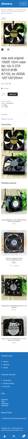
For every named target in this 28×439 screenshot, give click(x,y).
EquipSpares (4, 403)
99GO (3, 401)
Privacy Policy (7, 380)
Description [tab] (4, 114)
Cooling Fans (10, 9)
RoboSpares (4, 405)
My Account (4, 436)
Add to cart (12, 94)
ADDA (5, 105)
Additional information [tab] (7, 119)
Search (14, 436)
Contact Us (6, 364)
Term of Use (6, 386)
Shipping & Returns (8, 383)
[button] (24, 23)
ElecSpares (4, 399)
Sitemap (5, 367)
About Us (5, 361)
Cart (22, 435)
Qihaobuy (6, 3)
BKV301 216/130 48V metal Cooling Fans (14, 418)
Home (4, 9)
